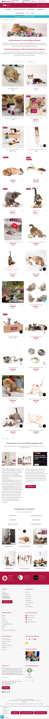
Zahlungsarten (28, 598)
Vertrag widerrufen (7, 601)
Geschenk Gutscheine (31, 615)
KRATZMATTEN (12, 515)
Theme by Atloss (31, 699)
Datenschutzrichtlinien (10, 673)
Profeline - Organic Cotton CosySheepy (36, 430)
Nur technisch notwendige (27, 712)
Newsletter (28, 604)
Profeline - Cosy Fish (36, 273)
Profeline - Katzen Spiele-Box (13, 336)
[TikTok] (7, 1)
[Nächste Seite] (22, 61)
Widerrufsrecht (5, 621)
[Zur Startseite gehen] (6, 5)
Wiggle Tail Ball (36, 88)
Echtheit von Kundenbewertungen (8, 630)
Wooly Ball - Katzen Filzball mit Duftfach (13, 118)
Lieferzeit (27, 592)
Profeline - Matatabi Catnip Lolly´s (36, 304)
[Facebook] (2, 1)
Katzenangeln (4, 647)
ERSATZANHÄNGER (12, 524)
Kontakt (3, 617)
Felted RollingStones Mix (13, 399)
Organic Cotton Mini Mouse (13, 88)
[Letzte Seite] (24, 61)
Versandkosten (28, 596)
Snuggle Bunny (13, 304)
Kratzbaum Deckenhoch (6, 639)
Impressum (4, 619)
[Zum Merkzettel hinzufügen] (22, 88)
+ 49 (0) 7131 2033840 (6, 597)
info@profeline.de (5, 596)
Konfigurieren (15, 712)
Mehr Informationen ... (5, 717)
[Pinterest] (9, 1)
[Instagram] (5, 1)
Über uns (3, 615)
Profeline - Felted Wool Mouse (36, 336)
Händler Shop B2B (29, 606)
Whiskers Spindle (36, 179)
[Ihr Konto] (43, 5)
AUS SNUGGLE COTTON (36, 515)
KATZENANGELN (36, 520)
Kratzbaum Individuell (6, 641)
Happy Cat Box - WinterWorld (36, 118)
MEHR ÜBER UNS (30, 486)
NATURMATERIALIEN (36, 524)
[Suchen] (38, 5)
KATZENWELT (12, 520)
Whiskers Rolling (13, 210)
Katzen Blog (29, 619)
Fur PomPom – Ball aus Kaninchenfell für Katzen (36, 242)
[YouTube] (4, 1)
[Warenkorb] (46, 5)
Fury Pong (13, 179)
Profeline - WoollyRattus (13, 367)
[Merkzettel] (40, 5)
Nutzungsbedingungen (6, 684)
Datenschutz (4, 626)
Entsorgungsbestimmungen (7, 624)
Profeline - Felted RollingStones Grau (36, 367)
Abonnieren (6, 687)
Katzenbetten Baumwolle (7, 645)
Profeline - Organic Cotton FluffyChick (36, 399)
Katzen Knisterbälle (13, 273)
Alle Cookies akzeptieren (40, 712)
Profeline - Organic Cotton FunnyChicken (13, 430)
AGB (3, 628)
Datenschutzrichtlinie (10, 682)
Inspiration (4, 649)
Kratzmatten (4, 643)
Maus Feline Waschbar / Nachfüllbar (13, 242)
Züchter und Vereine (29, 602)
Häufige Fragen (28, 600)
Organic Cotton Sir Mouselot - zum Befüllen (36, 149)
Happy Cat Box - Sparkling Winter (13, 149)
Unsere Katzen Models (31, 621)
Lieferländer (28, 594)
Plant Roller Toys (36, 210)
